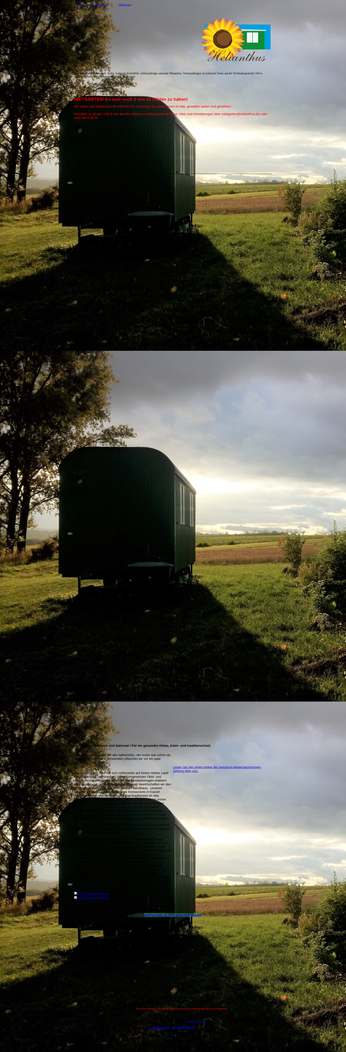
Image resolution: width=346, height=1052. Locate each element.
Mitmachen (125, 4)
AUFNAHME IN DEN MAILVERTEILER (173, 915)
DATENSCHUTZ (184, 1028)
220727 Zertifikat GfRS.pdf (93, 893)
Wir (80, 4)
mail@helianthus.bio (195, 1021)
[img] (173, 40)
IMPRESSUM (160, 1028)
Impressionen (100, 4)
